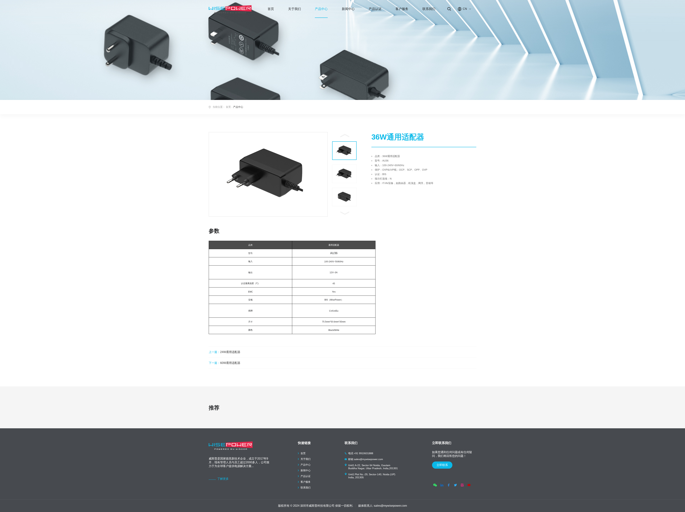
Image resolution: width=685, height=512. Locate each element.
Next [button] (344, 213)
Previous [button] (344, 135)
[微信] (435, 485)
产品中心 (321, 9)
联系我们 (428, 9)
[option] (268, 174)
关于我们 (294, 9)
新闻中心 (348, 9)
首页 (271, 9)
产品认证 (375, 9)
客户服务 (401, 9)
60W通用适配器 (224, 362)
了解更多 (223, 478)
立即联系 (442, 464)
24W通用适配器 (224, 352)
